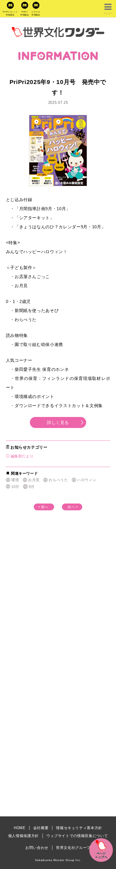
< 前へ (43, 507)
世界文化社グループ (73, 848)
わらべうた (58, 480)
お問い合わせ (36, 848)
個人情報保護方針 (23, 836)
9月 (32, 487)
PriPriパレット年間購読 (10, 13)
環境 (15, 480)
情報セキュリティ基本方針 (79, 828)
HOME (20, 828)
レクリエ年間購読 (36, 13)
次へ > (73, 507)
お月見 (33, 480)
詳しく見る (58, 422)
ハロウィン (86, 480)
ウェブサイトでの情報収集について (77, 836)
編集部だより (22, 456)
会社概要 (41, 828)
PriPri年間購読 (24, 13)
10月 (15, 487)
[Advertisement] (58, 612)
